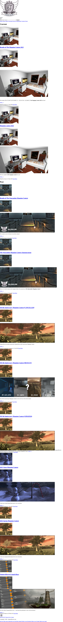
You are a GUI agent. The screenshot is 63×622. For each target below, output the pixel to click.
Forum (26, 21)
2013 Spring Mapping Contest (9, 521)
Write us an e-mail (43, 621)
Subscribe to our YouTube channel (15, 621)
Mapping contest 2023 (7, 126)
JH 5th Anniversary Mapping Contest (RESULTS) (16, 363)
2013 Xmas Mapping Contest (9, 467)
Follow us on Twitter (35, 621)
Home (1, 21)
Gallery (6, 21)
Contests (23, 21)
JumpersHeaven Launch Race (9, 574)
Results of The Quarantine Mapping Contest (14, 198)
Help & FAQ (2, 617)
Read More (15, 104)
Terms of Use (8, 617)
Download (10, 21)
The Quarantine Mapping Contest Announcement (15, 252)
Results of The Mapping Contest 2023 (12, 47)
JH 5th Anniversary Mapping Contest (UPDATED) (16, 416)
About (4, 21)
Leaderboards (18, 21)
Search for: (2, 19)
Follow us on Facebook (26, 621)
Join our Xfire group (4, 621)
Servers (14, 21)
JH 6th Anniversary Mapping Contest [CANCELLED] (17, 307)
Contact (12, 617)
